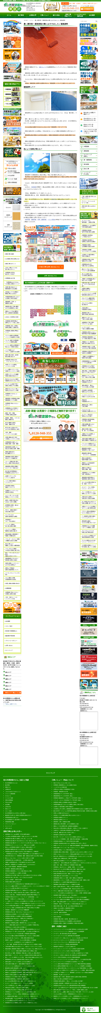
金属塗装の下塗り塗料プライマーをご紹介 (88, 323)
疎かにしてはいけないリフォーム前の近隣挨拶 (88, 270)
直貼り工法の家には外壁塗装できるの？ (87, 381)
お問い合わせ (8, 645)
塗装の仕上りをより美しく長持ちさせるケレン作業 (12, 389)
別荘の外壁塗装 (57, 916)
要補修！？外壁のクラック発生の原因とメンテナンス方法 (19, 899)
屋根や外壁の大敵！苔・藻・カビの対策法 (88, 429)
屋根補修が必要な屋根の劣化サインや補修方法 (11, 457)
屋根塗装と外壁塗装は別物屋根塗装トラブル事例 (12, 399)
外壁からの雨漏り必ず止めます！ (61, 813)
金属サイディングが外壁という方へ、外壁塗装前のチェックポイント (70, 998)
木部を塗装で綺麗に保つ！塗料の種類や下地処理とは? (89, 439)
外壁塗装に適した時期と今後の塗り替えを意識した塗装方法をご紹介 (22, 892)
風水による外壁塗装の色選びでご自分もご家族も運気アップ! (20, 847)
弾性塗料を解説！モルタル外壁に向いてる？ (89, 521)
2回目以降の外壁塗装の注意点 (86, 308)
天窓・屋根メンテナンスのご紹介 (11, 433)
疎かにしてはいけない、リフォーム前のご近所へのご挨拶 (19, 858)
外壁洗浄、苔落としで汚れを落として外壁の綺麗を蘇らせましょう (70, 903)
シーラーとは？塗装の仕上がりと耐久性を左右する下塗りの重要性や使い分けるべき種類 (75, 987)
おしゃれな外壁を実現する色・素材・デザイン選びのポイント (20, 981)
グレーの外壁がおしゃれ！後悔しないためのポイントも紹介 (20, 985)
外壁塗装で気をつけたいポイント (11, 404)
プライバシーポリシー (11, 640)
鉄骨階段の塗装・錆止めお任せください (11, 506)
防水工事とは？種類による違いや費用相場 (12, 544)
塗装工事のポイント (10, 263)
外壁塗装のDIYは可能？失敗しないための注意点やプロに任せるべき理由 (23, 875)
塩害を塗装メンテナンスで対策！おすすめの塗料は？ (18, 961)
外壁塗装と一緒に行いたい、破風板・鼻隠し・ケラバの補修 (68, 867)
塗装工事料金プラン (68, 15)
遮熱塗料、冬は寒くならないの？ (61, 974)
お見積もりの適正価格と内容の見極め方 (88, 255)
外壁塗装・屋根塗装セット (12, 99)
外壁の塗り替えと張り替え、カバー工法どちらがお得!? (19, 877)
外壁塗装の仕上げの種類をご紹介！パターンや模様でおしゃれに (21, 1002)
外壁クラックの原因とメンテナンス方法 (11, 365)
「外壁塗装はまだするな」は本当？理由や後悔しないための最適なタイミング (24, 853)
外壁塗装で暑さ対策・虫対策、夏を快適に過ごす (65, 919)
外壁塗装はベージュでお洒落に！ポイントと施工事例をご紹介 (20, 992)
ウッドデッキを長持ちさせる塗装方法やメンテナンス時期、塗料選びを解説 (72, 893)
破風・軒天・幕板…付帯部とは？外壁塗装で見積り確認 (67, 865)
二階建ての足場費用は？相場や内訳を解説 (88, 357)
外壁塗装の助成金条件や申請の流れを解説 (88, 231)
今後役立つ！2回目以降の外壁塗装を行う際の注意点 (66, 830)
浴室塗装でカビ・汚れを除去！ (10, 520)
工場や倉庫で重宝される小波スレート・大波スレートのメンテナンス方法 (23, 946)
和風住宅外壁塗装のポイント (87, 400)
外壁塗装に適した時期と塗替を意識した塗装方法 (11, 326)
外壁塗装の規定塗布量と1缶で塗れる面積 (88, 420)
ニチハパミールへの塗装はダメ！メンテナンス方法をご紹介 (20, 966)
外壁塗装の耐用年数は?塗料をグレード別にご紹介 (12, 321)
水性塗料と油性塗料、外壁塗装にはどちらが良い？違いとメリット (70, 983)
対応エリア (8, 808)
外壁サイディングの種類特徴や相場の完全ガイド (11, 375)
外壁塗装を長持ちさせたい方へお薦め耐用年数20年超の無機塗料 (69, 985)
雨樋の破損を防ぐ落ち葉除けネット (10, 452)
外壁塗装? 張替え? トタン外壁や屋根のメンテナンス (66, 849)
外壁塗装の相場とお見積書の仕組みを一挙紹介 (65, 802)
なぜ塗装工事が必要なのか (12, 258)
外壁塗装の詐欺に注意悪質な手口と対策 (88, 260)
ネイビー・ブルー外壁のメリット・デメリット (88, 488)
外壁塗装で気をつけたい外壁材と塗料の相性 (11, 593)
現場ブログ (8, 787)
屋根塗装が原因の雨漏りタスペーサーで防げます (11, 467)
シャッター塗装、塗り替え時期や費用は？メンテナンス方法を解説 (70, 897)
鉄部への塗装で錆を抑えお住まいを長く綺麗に (11, 501)
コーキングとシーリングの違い (12, 573)
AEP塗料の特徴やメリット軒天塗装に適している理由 (89, 546)
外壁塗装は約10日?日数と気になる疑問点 (88, 265)
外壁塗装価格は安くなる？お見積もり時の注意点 (12, 297)
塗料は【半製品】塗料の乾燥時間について (11, 568)
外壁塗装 (27, 219)
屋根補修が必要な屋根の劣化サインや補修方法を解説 (66, 884)
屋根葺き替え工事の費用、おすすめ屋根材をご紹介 (66, 824)
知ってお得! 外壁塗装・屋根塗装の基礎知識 (16, 866)
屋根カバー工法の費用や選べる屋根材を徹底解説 (11, 312)
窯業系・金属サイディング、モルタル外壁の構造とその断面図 (20, 940)
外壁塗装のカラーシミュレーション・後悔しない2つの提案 (19, 845)
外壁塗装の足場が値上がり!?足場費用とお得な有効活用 (67, 921)
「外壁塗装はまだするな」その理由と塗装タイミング (12, 283)
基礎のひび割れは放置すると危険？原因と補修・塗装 (18, 974)
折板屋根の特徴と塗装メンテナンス (10, 486)
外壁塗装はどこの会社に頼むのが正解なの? (16, 927)
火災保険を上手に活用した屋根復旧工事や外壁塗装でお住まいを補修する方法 (72, 808)
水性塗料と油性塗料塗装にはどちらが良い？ (88, 391)
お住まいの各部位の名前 (11, 317)
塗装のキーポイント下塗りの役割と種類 (87, 318)
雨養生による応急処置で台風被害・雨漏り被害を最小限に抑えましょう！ (23, 972)
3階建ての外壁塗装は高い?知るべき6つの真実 (89, 279)
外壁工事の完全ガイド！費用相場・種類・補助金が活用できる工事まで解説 (24, 855)
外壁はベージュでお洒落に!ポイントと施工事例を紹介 (89, 507)
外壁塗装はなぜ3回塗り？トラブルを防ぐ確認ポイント (18, 914)
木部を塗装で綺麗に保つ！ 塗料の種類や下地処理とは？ (19, 963)
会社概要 (92, 15)
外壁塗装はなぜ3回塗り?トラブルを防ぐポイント (11, 409)
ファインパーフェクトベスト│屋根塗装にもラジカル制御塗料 (68, 931)
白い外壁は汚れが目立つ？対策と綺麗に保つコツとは (89, 502)
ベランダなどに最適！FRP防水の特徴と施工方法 (12, 549)
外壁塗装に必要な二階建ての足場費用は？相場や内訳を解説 (68, 923)
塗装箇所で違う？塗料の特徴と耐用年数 (88, 313)
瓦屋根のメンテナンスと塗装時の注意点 (11, 491)
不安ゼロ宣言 (8, 802)
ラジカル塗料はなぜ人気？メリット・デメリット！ (89, 541)
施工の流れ (56, 15)
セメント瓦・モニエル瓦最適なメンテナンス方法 (11, 496)
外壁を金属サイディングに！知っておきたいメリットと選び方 (68, 847)
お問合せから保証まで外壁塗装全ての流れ (63, 789)
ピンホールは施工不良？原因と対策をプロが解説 (11, 384)
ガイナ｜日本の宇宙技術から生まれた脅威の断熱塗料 (66, 957)
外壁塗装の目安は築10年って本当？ (10, 273)
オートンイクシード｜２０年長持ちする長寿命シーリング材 (68, 961)
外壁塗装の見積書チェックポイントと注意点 (89, 250)
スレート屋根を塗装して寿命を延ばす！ (63, 910)
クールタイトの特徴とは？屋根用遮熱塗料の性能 (89, 536)
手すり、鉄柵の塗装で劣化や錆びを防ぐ (11, 510)
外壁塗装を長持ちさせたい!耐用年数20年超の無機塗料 (89, 333)
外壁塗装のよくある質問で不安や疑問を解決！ (89, 226)
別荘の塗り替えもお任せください (89, 206)
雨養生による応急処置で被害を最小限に (88, 463)
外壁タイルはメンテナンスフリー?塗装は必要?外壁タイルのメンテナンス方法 (72, 854)
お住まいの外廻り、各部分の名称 (13, 879)
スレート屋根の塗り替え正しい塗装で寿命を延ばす (12, 462)
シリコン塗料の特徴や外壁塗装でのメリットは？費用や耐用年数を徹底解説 (72, 963)
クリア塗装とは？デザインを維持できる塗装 (12, 350)
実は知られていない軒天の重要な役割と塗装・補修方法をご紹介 (69, 869)
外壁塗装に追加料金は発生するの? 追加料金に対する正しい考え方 (69, 843)
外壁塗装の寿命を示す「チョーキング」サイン (11, 360)
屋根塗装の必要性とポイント (60, 819)
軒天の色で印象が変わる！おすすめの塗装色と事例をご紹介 (68, 871)
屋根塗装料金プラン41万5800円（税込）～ (63, 795)
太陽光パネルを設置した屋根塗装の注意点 (88, 434)
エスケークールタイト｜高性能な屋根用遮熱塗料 (65, 944)
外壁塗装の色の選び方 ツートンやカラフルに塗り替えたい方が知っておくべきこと (25, 843)
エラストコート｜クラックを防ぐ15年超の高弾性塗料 (66, 951)
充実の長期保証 (9, 800)
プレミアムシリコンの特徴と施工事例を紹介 (88, 531)
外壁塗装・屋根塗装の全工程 (60, 791)
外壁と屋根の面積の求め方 (12, 583)
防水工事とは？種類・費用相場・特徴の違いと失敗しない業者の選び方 (23, 953)
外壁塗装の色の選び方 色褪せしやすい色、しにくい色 (18, 838)
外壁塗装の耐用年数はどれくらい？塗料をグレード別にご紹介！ (21, 890)
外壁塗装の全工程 (10, 278)
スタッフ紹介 (8, 626)
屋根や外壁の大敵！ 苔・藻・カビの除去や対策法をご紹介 (68, 906)
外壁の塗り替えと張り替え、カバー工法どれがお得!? (88, 285)
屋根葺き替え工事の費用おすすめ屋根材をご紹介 (11, 307)
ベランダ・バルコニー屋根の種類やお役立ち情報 (12, 539)
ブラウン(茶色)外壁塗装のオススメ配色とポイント (89, 512)
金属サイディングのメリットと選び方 (10, 476)
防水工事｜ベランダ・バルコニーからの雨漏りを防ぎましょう (68, 837)
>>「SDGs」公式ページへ (10, 704)
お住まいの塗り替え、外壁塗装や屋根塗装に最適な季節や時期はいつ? (22, 894)
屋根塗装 (53, 199)
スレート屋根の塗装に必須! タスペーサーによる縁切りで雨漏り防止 (22, 925)
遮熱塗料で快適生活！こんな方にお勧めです (64, 946)
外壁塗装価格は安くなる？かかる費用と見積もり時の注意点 (68, 804)
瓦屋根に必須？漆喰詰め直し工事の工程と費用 (65, 858)
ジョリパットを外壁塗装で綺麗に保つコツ (89, 410)
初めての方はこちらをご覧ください (62, 783)
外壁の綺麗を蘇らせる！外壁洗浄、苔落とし (88, 425)
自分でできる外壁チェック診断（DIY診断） (16, 873)
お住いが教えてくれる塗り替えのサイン (11, 268)
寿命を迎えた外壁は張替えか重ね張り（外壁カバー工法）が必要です (70, 828)
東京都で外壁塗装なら (11, 631)
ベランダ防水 (51, 219)
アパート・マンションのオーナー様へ (88, 202)
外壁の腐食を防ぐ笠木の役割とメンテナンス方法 (12, 438)
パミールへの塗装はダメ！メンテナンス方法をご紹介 (89, 444)
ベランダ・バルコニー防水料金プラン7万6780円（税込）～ (68, 800)
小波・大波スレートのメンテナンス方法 (11, 598)
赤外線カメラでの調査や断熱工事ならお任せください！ (67, 815)
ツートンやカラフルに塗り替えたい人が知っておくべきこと (90, 131)
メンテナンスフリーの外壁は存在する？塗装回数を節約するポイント (22, 884)
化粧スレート (42, 67)
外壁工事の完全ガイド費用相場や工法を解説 (11, 287)
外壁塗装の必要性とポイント (60, 817)
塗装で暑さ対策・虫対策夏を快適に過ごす (11, 355)
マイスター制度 (9, 798)
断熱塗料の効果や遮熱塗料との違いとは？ (88, 449)
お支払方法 (8, 806)
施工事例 (21, 15)
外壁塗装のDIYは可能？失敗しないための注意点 (88, 366)
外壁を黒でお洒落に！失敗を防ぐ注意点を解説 (88, 497)
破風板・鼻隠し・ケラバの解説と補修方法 (12, 418)
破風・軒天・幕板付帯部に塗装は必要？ (11, 413)
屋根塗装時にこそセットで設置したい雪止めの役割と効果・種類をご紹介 (71, 880)
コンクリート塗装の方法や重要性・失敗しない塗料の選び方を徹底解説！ (71, 899)
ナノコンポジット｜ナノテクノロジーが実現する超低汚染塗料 (68, 948)
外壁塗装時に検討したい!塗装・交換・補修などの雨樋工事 (68, 878)
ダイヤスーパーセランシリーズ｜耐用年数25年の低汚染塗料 (68, 940)
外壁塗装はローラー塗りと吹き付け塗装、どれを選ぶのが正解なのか (22, 931)
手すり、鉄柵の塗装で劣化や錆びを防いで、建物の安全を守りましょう (71, 890)
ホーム (9, 15)
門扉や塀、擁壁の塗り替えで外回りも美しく (64, 832)
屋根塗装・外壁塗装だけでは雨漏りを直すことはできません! (20, 864)
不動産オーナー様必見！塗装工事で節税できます (88, 342)
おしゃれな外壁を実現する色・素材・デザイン (89, 483)
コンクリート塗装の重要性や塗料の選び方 (11, 530)
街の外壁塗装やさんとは (11, 783)
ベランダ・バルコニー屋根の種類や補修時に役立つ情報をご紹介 (21, 951)
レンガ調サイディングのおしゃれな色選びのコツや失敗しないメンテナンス (24, 901)
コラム (31, 20)
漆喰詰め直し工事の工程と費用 (87, 405)
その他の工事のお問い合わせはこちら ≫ (50, 267)
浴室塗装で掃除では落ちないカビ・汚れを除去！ (65, 895)
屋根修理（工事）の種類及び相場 (10, 302)
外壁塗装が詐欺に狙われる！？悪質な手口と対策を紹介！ (19, 918)
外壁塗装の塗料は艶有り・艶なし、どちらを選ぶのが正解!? (68, 981)
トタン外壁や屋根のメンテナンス (10, 481)
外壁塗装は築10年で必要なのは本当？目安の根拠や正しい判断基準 (21, 851)
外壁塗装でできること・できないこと (11, 394)
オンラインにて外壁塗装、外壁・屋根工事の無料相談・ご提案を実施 (70, 839)
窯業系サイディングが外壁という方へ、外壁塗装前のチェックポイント (71, 996)
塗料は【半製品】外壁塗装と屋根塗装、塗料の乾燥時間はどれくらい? (22, 929)
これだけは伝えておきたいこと (13, 791)
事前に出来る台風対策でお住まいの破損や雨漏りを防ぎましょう (21, 970)
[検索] (96, 21)
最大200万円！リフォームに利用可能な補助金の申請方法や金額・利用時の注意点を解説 (75, 811)
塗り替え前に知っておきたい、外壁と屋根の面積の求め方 (19, 938)
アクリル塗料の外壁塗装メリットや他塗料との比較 (12, 336)
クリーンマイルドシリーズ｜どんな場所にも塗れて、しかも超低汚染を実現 (72, 959)
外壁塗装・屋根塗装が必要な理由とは (14, 868)
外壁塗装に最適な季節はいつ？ (11, 331)
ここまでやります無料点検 (80, 15)
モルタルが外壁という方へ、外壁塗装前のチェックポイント (68, 994)
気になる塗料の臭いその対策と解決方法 (87, 274)
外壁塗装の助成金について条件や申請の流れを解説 (66, 841)
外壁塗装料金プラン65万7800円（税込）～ (63, 793)
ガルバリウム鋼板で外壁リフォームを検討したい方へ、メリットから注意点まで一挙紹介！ (27, 886)
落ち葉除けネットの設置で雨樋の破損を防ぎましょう (66, 882)
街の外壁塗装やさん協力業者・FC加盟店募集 (16, 819)
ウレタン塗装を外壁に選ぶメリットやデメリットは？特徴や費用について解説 (72, 968)
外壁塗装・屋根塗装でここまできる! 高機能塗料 (17, 909)
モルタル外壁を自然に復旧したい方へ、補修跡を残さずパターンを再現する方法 (25, 905)
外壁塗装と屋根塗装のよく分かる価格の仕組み (65, 785)
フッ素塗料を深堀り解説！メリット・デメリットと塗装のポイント (21, 996)
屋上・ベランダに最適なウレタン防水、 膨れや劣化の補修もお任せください (24, 957)
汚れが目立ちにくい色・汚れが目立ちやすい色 (90, 119)
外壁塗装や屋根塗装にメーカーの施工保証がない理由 (89, 337)
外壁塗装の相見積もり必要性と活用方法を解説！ (89, 240)
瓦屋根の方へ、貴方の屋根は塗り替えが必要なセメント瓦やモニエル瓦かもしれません (75, 862)
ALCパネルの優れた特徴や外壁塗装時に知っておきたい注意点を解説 (22, 935)
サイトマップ (8, 650)
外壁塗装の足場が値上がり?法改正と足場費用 (89, 352)
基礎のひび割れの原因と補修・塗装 (86, 468)
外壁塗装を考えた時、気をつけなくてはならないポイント (19, 912)
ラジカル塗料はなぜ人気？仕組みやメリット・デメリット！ (20, 1000)
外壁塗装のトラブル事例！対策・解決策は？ (89, 473)
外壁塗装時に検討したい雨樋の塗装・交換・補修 (11, 443)
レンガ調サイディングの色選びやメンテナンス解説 (12, 370)
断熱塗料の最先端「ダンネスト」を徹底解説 (89, 454)
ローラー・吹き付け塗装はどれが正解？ (87, 415)
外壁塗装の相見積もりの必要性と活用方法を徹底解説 (18, 916)
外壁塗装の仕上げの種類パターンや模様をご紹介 (88, 526)
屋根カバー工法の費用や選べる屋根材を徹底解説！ (66, 826)
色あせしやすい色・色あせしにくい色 (89, 125)
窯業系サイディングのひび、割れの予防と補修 (88, 376)
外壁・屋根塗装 (42, 219)
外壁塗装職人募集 (9, 821)
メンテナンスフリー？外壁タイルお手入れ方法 (88, 396)
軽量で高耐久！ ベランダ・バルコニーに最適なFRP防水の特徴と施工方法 (23, 955)
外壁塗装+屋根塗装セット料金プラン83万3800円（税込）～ (68, 798)
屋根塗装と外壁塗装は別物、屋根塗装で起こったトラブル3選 (20, 922)
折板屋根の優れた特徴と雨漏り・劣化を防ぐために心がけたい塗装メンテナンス (73, 852)
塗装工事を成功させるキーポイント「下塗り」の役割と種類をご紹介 (70, 989)
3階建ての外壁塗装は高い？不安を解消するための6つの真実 (20, 862)
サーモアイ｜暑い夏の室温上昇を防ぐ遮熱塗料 (65, 933)
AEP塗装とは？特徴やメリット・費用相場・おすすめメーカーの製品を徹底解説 (73, 972)
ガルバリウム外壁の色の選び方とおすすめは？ (16, 888)
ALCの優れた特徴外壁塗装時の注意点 (10, 578)
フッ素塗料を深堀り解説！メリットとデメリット (89, 517)
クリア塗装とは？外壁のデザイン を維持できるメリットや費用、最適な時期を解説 (74, 970)
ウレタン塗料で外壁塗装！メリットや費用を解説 (12, 341)
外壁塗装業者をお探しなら (11, 817)
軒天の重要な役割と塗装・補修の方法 (10, 423)
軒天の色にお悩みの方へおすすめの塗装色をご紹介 (12, 428)
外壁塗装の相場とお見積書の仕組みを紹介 (88, 245)
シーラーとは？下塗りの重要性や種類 (88, 328)
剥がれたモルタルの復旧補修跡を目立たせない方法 (12, 380)
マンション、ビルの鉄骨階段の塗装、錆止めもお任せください (68, 888)
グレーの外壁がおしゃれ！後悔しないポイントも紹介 (89, 492)
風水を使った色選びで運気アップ (89, 113)
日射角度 (33, 187)
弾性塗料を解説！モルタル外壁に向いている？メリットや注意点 (21, 998)
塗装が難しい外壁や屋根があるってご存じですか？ (89, 371)
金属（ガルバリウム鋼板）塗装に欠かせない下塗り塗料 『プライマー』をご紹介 (73, 992)
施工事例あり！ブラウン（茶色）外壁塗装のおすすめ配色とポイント (22, 994)
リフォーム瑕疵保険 (10, 793)
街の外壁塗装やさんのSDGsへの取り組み (15, 813)
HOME (26, 20)
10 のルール (8, 795)
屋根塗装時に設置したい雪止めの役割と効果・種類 (12, 447)
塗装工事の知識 (9, 254)
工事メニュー (44, 15)
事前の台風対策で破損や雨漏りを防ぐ (87, 458)
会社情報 (7, 804)
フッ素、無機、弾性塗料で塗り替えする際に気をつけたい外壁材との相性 (23, 944)
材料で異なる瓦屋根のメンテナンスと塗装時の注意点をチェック (69, 860)
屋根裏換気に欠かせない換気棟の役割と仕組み (11, 559)
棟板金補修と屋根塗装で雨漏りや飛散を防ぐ (11, 535)
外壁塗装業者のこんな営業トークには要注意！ (89, 362)
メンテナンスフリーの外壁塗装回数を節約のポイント (89, 294)
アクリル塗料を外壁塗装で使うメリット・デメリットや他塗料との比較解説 (72, 966)
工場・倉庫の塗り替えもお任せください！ (89, 197)
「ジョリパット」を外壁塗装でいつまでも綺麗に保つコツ (19, 942)
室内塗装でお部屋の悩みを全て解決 (62, 834)
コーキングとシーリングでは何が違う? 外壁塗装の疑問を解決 (20, 933)
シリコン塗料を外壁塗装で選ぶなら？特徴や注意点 (12, 346)
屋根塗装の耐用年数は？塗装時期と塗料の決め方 (88, 478)
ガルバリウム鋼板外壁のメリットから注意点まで (88, 299)
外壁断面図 (8, 588)
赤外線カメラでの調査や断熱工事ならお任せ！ (11, 292)
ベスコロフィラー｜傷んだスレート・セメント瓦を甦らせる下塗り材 (70, 938)
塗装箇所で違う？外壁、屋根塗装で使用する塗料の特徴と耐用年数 (70, 976)
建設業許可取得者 (10, 635)
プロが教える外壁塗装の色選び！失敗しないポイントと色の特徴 (21, 836)
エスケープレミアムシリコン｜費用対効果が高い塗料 (66, 942)
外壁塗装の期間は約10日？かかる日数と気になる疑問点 (19, 849)
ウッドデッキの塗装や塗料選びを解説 (11, 515)
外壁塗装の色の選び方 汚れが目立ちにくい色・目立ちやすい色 (20, 840)
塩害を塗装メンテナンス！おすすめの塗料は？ (12, 564)
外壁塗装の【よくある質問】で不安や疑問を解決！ (18, 834)
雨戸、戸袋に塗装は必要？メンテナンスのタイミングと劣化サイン (70, 901)
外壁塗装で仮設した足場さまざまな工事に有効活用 (89, 347)
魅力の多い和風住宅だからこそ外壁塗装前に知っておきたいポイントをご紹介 (72, 856)
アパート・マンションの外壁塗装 (61, 914)
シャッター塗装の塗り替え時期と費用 (10, 525)
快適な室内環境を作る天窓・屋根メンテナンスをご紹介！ (67, 873)
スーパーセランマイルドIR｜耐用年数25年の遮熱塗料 (66, 935)
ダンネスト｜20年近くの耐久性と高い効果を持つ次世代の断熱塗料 (70, 955)
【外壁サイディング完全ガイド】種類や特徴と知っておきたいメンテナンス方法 (25, 903)
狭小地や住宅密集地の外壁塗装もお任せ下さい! (12, 472)
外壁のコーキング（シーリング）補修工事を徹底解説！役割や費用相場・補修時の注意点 (75, 845)
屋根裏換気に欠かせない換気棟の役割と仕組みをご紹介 (19, 959)
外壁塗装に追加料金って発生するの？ (87, 236)
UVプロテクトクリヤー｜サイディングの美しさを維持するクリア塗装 (70, 953)
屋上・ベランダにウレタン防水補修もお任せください (12, 554)
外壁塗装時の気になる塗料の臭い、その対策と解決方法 (19, 860)
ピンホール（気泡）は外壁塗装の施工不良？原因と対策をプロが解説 (22, 907)
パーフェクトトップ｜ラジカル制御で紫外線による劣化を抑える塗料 (70, 929)
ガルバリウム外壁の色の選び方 (87, 303)
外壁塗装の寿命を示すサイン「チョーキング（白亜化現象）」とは (21, 897)
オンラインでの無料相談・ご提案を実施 (88, 221)
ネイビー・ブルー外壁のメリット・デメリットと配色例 (19, 983)
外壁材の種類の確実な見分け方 (86, 289)
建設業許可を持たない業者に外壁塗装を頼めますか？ (18, 815)
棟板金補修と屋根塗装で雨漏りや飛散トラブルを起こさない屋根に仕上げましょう (25, 948)
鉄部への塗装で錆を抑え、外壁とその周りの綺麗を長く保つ (68, 886)
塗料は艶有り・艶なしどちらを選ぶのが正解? (88, 386)
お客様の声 (32, 15)
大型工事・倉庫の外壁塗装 (60, 912)
